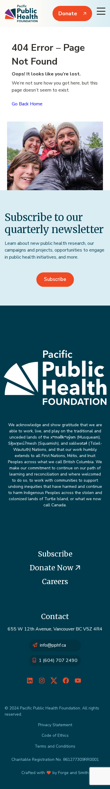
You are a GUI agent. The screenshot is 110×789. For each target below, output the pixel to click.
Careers (55, 581)
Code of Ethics (55, 735)
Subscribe (55, 279)
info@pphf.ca (53, 645)
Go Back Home (27, 104)
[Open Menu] (101, 11)
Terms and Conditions (55, 746)
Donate (67, 13)
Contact (55, 616)
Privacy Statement (55, 725)
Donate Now (52, 567)
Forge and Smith (73, 772)
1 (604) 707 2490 (58, 660)
